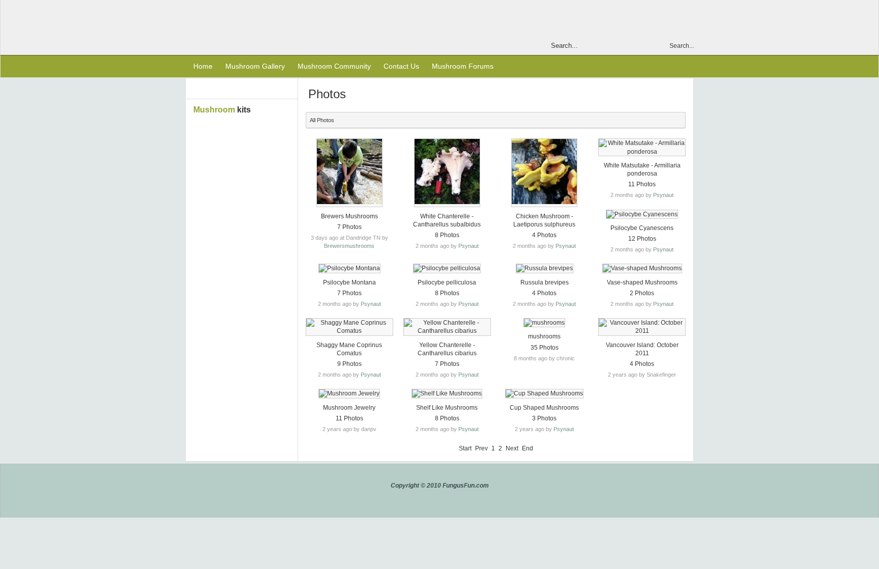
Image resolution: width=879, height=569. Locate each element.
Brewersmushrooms (349, 246)
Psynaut (468, 246)
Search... (681, 45)
